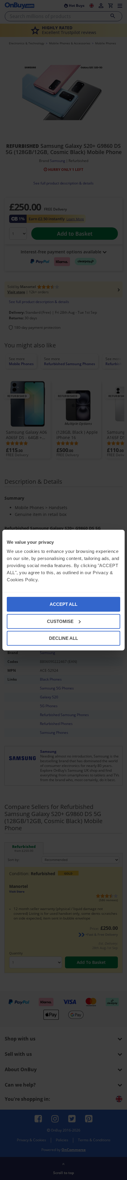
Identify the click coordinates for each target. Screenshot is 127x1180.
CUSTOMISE (60, 621)
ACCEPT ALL (63, 604)
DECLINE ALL (63, 638)
